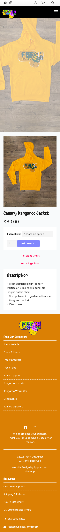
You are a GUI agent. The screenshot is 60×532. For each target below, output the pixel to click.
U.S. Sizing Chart (30, 263)
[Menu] (56, 11)
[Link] (9, 14)
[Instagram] (10, 3)
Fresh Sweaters (12, 360)
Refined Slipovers (13, 406)
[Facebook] (5, 3)
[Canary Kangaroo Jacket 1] (30, 171)
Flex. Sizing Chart (30, 255)
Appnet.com (41, 467)
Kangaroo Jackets (13, 383)
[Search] (53, 3)
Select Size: (14, 234)
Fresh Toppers (11, 375)
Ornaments (10, 399)
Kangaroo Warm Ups (15, 391)
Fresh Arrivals (11, 344)
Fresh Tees (9, 367)
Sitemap (30, 471)
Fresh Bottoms (11, 352)
